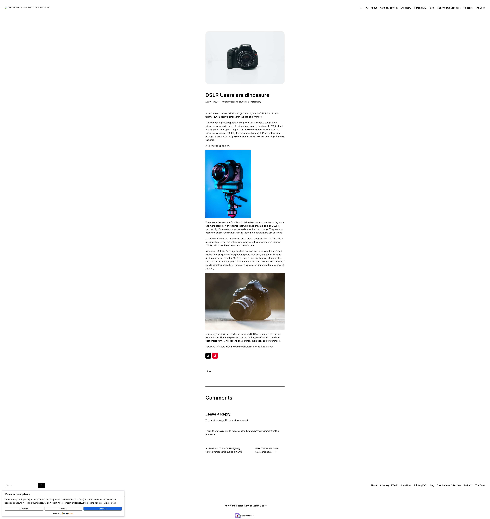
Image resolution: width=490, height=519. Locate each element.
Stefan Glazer (229, 102)
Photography (255, 102)
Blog (239, 102)
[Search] (41, 485)
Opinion (245, 102)
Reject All (63, 509)
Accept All (102, 509)
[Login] (366, 7)
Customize (24, 509)
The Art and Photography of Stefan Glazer (245, 505)
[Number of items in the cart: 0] (361, 7)
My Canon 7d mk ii (258, 113)
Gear (209, 371)
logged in (223, 420)
